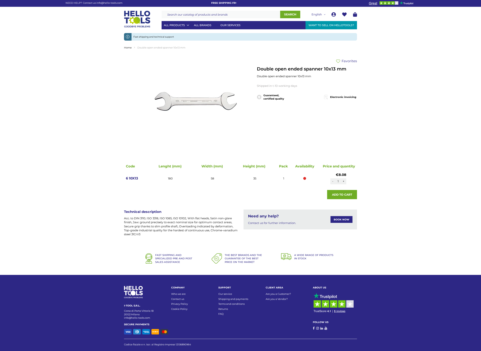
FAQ (221, 313)
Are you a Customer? (278, 293)
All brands (202, 25)
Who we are (178, 293)
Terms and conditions (231, 303)
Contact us (177, 298)
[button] (319, 14)
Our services (230, 25)
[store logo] (137, 19)
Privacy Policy (179, 303)
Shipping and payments (233, 298)
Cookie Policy (179, 308)
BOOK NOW (341, 219)
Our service (225, 293)
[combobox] (221, 14)
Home (128, 47)
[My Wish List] (344, 15)
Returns (223, 308)
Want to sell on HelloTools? (331, 25)
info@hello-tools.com (109, 2)
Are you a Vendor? (277, 298)
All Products (174, 25)
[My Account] (334, 15)
